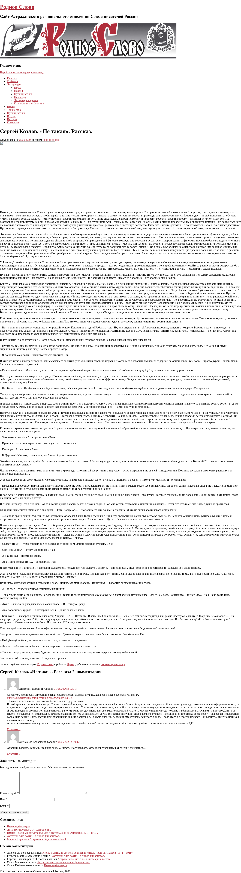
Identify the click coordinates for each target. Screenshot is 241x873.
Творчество (14, 109)
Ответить (13, 729)
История (12, 119)
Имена (11, 106)
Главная (12, 78)
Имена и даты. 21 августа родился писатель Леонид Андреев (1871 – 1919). (52, 832)
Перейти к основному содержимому (22, 72)
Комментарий (9, 793)
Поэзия (18, 90)
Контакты (13, 122)
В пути (11, 116)
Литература (14, 84)
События (12, 81)
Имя (3, 799)
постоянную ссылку (113, 664)
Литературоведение (26, 100)
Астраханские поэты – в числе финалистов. (33, 835)
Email (4, 805)
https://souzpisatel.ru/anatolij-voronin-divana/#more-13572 (39, 697)
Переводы (20, 97)
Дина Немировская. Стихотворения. (29, 829)
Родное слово (51, 139)
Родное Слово (17, 7)
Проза (17, 87)
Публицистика (23, 93)
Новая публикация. (18, 826)
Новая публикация (55, 865)
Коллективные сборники (29, 103)
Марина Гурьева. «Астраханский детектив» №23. (37, 839)
